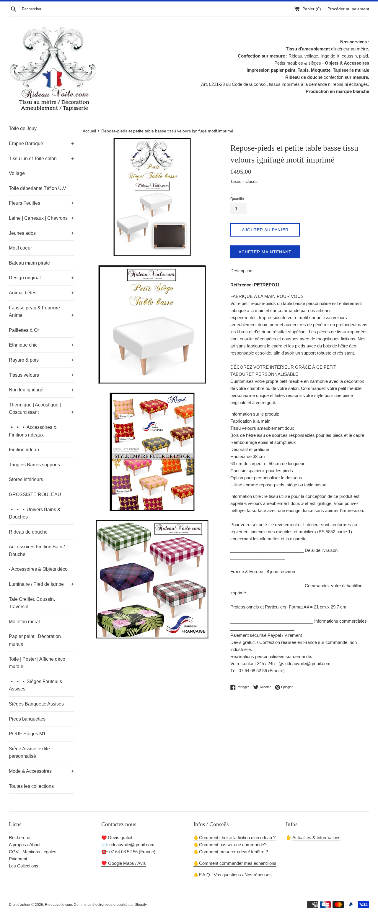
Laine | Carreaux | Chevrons (41, 218)
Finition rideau (24, 449)
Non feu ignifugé (41, 389)
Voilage (17, 173)
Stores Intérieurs (26, 479)
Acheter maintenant (265, 252)
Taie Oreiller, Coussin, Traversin (32, 603)
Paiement (18, 858)
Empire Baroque (41, 143)
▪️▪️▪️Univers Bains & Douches (35, 513)
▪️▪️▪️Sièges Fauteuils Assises (35, 685)
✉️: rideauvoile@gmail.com (127, 844)
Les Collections (23, 865)
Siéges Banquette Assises (36, 703)
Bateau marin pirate (29, 262)
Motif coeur (20, 247)
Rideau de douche (28, 531)
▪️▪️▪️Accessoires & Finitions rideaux (33, 431)
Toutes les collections (31, 786)
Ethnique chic (41, 344)
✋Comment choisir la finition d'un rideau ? (234, 837)
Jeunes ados (41, 233)
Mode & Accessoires (41, 771)
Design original (41, 277)
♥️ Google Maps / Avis (123, 863)
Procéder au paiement (348, 9)
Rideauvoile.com (58, 905)
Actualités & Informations (316, 837)
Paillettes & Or (24, 330)
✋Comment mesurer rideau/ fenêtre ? (230, 851)
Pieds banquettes (27, 718)
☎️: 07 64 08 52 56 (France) (128, 851)
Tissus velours (41, 375)
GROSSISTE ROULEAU (35, 494)
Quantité (237, 199)
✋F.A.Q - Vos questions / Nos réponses (232, 874)
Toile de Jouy (23, 128)
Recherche (19, 837)
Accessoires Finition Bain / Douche (37, 550)
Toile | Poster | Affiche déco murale (37, 663)
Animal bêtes (41, 292)
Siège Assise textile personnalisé (29, 752)
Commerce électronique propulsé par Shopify (110, 905)
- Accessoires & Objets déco (38, 569)
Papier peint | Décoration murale (35, 640)
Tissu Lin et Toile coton (41, 158)
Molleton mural (24, 621)
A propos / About (24, 844)
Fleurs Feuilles (41, 203)
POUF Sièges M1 (27, 733)
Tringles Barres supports (34, 464)
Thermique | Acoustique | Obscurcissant (41, 408)
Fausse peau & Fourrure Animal (41, 311)
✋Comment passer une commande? (229, 844)
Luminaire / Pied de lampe (41, 584)
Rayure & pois (41, 359)
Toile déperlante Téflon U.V (37, 188)
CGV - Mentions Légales (32, 851)
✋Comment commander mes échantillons (234, 863)
